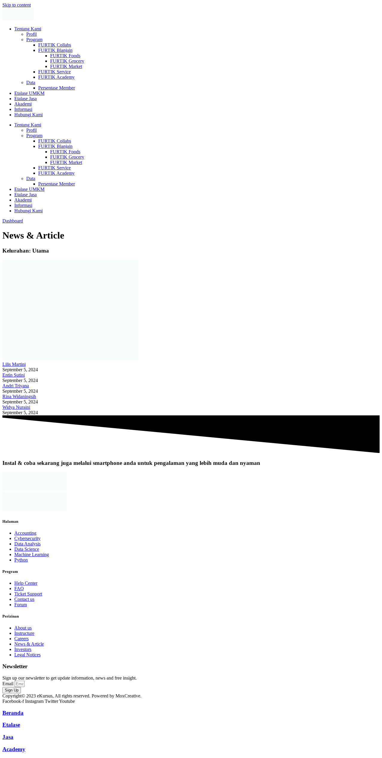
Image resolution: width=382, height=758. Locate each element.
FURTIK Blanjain (55, 50)
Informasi (23, 109)
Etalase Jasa (25, 98)
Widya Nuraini (16, 407)
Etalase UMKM (29, 93)
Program (34, 39)
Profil (31, 34)
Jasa (7, 737)
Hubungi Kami (28, 114)
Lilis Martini (14, 364)
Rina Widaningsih (19, 396)
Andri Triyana (15, 385)
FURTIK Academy (56, 77)
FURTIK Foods (65, 55)
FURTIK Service (54, 71)
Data (30, 82)
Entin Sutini (13, 375)
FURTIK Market (66, 66)
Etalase (11, 725)
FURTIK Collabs (54, 44)
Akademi (23, 103)
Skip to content (16, 4)
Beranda (13, 713)
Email (8, 683)
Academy (13, 749)
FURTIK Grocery (67, 61)
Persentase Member (56, 87)
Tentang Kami (27, 28)
